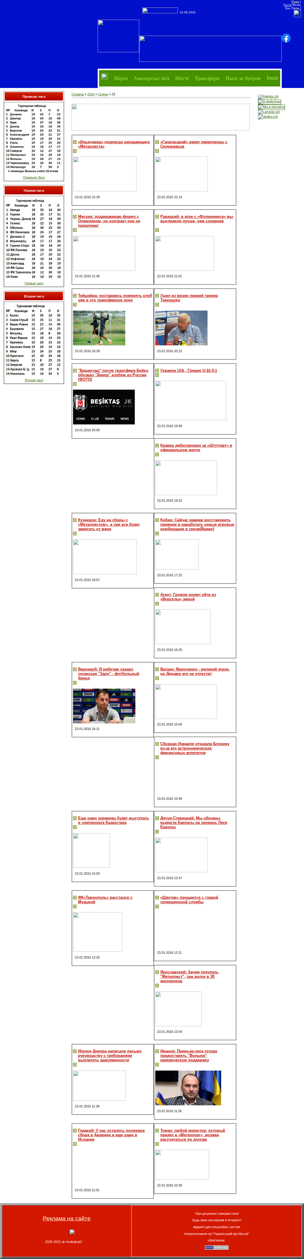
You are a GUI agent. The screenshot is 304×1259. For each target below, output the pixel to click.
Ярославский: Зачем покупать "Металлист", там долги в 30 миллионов (189, 976)
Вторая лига (34, 380)
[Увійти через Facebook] (286, 38)
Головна (78, 94)
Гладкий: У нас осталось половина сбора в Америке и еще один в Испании (111, 1135)
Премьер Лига (34, 177)
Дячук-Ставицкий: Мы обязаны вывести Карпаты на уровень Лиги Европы (193, 822)
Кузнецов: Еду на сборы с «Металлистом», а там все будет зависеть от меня (109, 524)
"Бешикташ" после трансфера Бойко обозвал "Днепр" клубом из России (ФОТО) (113, 375)
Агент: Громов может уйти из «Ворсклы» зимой (188, 596)
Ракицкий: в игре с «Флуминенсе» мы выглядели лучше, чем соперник (196, 218)
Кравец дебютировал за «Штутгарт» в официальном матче (196, 447)
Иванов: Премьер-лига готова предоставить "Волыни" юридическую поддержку (188, 1055)
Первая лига (34, 283)
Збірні (121, 78)
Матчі (182, 78)
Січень (103, 94)
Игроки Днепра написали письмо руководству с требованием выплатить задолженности (110, 1055)
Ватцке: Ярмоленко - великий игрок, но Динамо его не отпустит (195, 671)
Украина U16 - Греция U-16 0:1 (188, 370)
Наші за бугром (243, 78)
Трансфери (207, 78)
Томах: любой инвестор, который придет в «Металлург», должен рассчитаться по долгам (192, 1135)
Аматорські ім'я (151, 78)
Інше (272, 78)
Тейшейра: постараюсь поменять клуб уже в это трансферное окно (115, 297)
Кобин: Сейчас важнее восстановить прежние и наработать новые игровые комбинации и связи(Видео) (197, 524)
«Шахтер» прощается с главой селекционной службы (189, 899)
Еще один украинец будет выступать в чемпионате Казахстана (113, 820)
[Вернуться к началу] (72, 1233)
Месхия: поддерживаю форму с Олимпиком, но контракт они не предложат (109, 221)
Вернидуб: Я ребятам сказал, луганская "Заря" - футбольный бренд (108, 673)
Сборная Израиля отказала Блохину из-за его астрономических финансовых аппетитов (194, 748)
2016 (90, 94)
